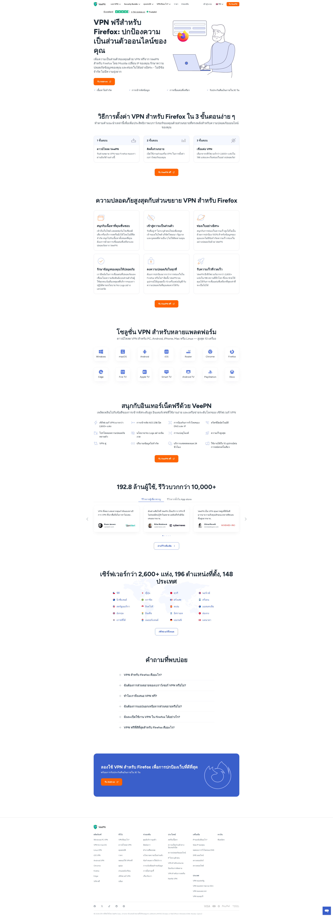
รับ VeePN (233, 4)
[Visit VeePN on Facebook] (95, 906)
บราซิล (148, 599)
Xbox (232, 376)
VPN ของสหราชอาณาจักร (203, 886)
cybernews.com (151, 507)
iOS (166, 356)
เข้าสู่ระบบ (207, 4)
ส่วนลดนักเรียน (125, 871)
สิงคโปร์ (149, 606)
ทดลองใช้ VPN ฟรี (126, 860)
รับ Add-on (102, 81)
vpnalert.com (100, 507)
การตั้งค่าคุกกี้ (148, 871)
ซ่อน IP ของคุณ (199, 845)
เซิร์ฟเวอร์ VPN (124, 876)
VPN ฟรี (97, 881)
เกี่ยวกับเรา (147, 876)
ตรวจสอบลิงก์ (198, 860)
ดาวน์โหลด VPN (125, 845)
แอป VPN (114, 4)
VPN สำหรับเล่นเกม (175, 863)
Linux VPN (98, 850)
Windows (101, 356)
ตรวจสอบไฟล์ (198, 866)
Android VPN (99, 860)
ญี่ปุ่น (147, 593)
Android (144, 356)
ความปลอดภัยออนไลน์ (177, 853)
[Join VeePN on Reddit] (116, 906)
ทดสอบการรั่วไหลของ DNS (203, 850)
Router (188, 356)
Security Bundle (131, 4)
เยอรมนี (177, 620)
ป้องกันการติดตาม (175, 868)
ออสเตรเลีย (208, 606)
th (220, 4)
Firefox (232, 356)
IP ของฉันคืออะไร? (200, 840)
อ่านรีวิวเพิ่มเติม (165, 546)
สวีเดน (205, 599)
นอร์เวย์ (206, 593)
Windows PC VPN (101, 840)
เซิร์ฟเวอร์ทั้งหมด (166, 631)
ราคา (176, 4)
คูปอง (121, 866)
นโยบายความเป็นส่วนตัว (153, 855)
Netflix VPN (172, 879)
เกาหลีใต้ (121, 620)
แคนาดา (206, 620)
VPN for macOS (100, 845)
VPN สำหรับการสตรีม (176, 873)
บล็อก (121, 881)
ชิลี (118, 593)
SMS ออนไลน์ (198, 855)
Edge (101, 376)
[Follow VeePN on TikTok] (109, 906)
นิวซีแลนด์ (121, 599)
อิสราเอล (178, 613)
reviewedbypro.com (203, 507)
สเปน (176, 606)
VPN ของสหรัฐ (198, 881)
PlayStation (210, 376)
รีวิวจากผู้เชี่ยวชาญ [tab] (151, 499)
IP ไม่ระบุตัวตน (174, 858)
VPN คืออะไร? (162, 4)
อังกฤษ (119, 613)
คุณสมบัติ (147, 4)
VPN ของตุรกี (198, 896)
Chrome (210, 356)
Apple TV (144, 376)
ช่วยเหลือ (185, 4)
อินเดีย (148, 613)
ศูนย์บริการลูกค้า (149, 840)
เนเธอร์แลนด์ (151, 620)
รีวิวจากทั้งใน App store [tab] (179, 499)
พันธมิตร (221, 840)
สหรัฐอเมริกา (123, 606)
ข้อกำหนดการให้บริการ (152, 860)
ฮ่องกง (205, 613)
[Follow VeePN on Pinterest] (124, 906)
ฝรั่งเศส (177, 599)
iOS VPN (97, 855)
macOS (123, 356)
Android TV (188, 376)
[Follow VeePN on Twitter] (102, 906)
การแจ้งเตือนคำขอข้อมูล (153, 866)
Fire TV (122, 376)
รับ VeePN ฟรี (164, 172)
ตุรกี (175, 593)
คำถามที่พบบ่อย (149, 850)
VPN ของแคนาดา (200, 891)
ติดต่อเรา (146, 845)
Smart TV (166, 376)
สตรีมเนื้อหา (173, 840)
